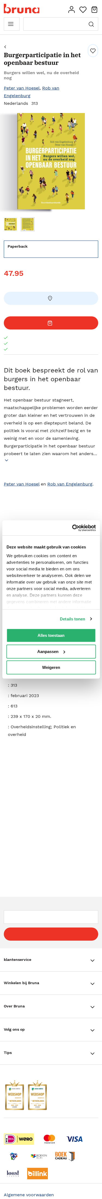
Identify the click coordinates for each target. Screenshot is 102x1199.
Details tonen (72, 619)
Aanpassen (47, 651)
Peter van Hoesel (22, 88)
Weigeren (51, 667)
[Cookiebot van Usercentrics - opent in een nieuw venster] (73, 527)
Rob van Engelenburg (69, 484)
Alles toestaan (51, 635)
